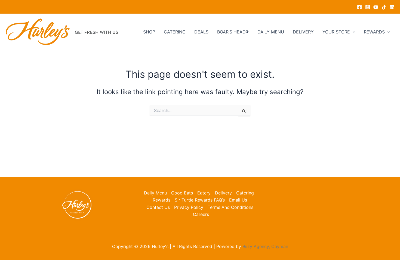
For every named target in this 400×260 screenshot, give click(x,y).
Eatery (204, 193)
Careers (201, 214)
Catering (245, 193)
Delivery (223, 193)
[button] (352, 32)
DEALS (201, 32)
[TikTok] (383, 7)
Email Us (238, 200)
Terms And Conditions (230, 207)
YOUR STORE (336, 32)
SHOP (149, 32)
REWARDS (374, 32)
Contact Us (158, 207)
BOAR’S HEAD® (233, 32)
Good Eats (182, 193)
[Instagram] (367, 7)
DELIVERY (303, 32)
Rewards (161, 200)
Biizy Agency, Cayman (265, 246)
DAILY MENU (270, 32)
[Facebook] (359, 7)
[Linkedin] (392, 7)
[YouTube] (375, 7)
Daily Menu (155, 193)
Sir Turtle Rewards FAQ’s (200, 200)
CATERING (175, 32)
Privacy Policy (188, 207)
